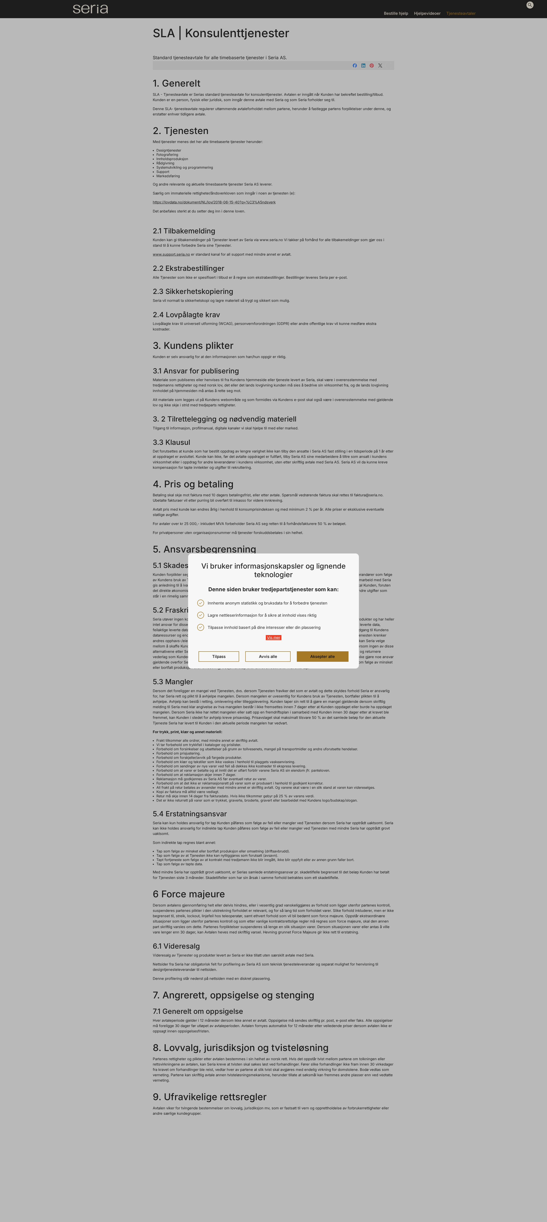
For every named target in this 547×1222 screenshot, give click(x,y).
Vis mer (273, 637)
